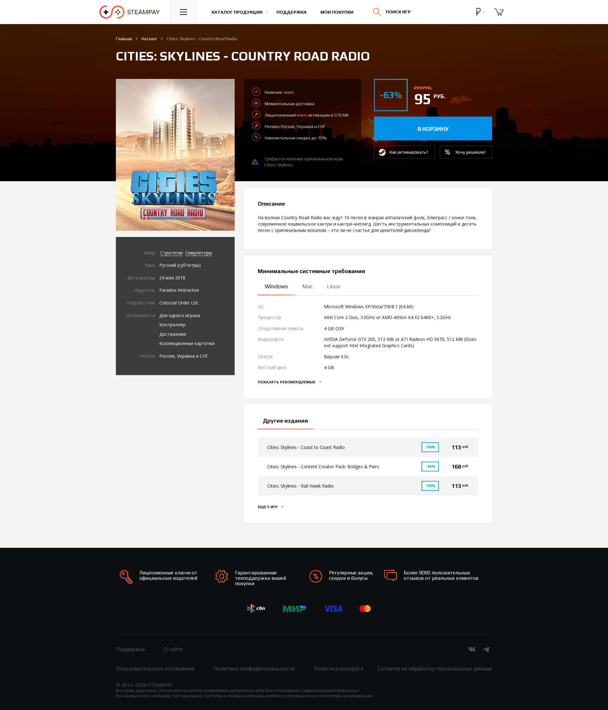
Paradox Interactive (179, 290)
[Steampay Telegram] (486, 649)
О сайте (173, 649)
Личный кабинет (528, 17)
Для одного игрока (179, 315)
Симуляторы (198, 253)
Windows (276, 286)
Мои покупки (336, 12)
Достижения (172, 334)
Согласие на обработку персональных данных (434, 668)
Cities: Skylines (278, 164)
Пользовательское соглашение (155, 668)
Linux (333, 286)
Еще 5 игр (268, 507)
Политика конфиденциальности (253, 668)
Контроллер (172, 325)
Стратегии (171, 253)
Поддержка (291, 12)
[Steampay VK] (472, 649)
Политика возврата (338, 668)
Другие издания (285, 420)
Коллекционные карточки (187, 343)
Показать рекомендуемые (287, 382)
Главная (124, 38)
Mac (307, 286)
